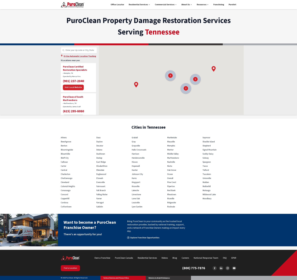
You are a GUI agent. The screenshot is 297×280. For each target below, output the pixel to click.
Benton (64, 145)
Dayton (99, 141)
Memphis (171, 145)
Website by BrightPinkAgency (159, 278)
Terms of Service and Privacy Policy (116, 278)
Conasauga (65, 190)
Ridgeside (171, 202)
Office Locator (117, 4)
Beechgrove (66, 141)
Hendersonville (138, 157)
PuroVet (232, 4)
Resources (201, 4)
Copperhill (65, 198)
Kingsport (136, 182)
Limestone (136, 194)
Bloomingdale (67, 149)
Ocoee (170, 174)
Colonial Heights (68, 186)
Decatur (99, 145)
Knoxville (135, 186)
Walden (206, 182)
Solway (206, 157)
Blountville (65, 153)
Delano (99, 149)
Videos (164, 258)
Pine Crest (171, 182)
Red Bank (171, 190)
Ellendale (100, 170)
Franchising (218, 4)
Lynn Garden (137, 206)
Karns (134, 178)
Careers (185, 258)
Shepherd (207, 145)
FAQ (225, 258)
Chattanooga (66, 178)
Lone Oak (136, 198)
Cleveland (65, 182)
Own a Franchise (102, 258)
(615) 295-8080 (73, 111)
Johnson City (137, 174)
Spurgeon (207, 162)
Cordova (64, 202)
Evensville (100, 182)
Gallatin (99, 206)
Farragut (100, 202)
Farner (99, 198)
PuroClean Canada (124, 258)
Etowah (99, 178)
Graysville (136, 145)
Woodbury (207, 198)
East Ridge (101, 162)
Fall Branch (101, 190)
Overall (170, 178)
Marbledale (172, 137)
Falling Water (102, 194)
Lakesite (135, 190)
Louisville (136, 202)
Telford (206, 170)
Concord (64, 194)
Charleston (65, 174)
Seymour (206, 137)
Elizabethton (101, 166)
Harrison (135, 153)
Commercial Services (164, 4)
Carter (63, 166)
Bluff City (65, 157)
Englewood (101, 174)
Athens (64, 137)
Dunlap (99, 157)
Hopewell (136, 166)
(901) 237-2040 (73, 81)
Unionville (207, 178)
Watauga (206, 190)
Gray (134, 141)
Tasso (205, 166)
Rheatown (171, 194)
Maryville (171, 141)
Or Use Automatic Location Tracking (80, 56)
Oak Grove (171, 170)
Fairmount (100, 186)
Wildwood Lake (209, 194)
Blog (174, 258)
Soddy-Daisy (208, 153)
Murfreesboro (173, 157)
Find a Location (70, 268)
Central (64, 170)
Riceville (170, 198)
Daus (98, 137)
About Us (185, 4)
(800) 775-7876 (193, 268)
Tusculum (207, 174)
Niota (169, 166)
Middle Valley (173, 153)
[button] (136, 85)
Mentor (170, 149)
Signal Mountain (209, 149)
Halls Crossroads (139, 149)
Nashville (171, 162)
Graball (135, 137)
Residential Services (138, 4)
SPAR (233, 258)
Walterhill (207, 186)
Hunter (135, 170)
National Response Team (206, 258)
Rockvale (171, 206)
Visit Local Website (73, 87)
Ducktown (100, 153)
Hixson (135, 162)
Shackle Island (209, 141)
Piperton (171, 186)
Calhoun (64, 162)
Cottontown (66, 206)
